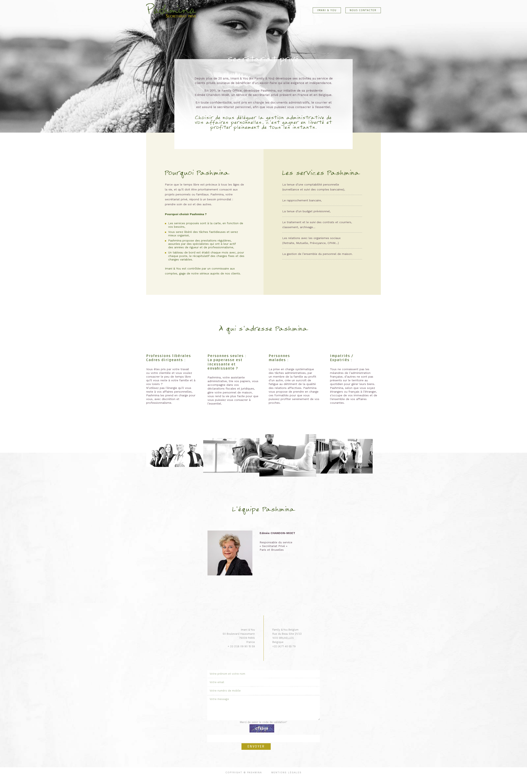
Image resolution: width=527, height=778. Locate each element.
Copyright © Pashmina (243, 772)
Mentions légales (286, 772)
